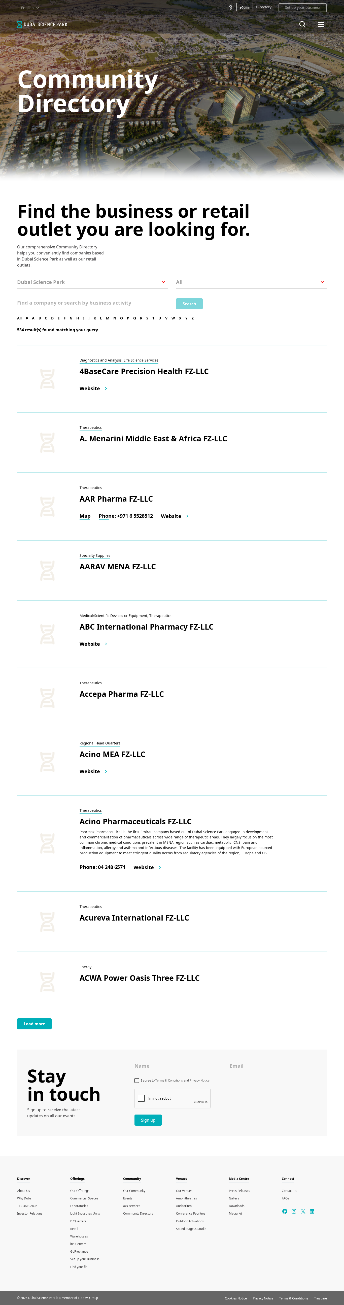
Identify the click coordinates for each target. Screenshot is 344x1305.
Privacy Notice (200, 1080)
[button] (30, 7)
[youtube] (303, 1211)
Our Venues (184, 1191)
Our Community (134, 1191)
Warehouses (79, 1236)
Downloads (237, 1206)
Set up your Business (84, 1259)
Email (237, 1065)
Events (127, 1198)
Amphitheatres (186, 1198)
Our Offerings (79, 1191)
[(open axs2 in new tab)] (245, 7)
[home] (48, 24)
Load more (34, 1024)
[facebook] (285, 1211)
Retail (74, 1229)
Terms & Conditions (169, 1080)
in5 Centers (78, 1244)
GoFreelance (79, 1251)
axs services (131, 1206)
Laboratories (79, 1206)
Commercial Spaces (84, 1198)
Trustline (320, 1298)
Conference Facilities (190, 1213)
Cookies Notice (236, 1298)
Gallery (234, 1198)
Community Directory (138, 1213)
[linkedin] (312, 1211)
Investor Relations (29, 1213)
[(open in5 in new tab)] (230, 7)
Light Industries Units (85, 1213)
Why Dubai (24, 1198)
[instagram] (294, 1211)
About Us (23, 1191)
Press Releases (239, 1191)
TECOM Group (27, 1206)
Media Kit (235, 1213)
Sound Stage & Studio (191, 1229)
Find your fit (78, 1267)
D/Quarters (78, 1221)
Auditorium (184, 1206)
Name (142, 1065)
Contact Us (289, 1191)
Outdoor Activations (190, 1221)
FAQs (285, 1198)
